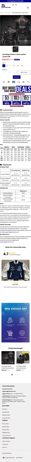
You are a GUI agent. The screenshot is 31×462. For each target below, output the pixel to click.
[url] (9, 391)
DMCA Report (19, 457)
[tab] (13, 374)
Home (1, 12)
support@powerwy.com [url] (12, 232)
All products (8, 12)
